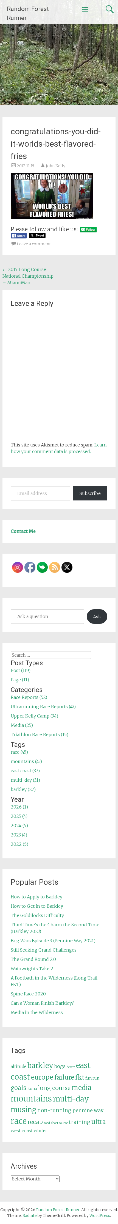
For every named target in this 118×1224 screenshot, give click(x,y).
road (47, 1123)
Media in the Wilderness (37, 1012)
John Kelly (55, 165)
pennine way (87, 1111)
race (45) (19, 752)
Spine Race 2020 (28, 994)
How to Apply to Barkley (36, 897)
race (19, 1121)
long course (54, 1088)
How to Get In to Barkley (37, 906)
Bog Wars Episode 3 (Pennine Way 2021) (53, 940)
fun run (92, 1078)
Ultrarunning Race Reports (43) (43, 706)
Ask (97, 616)
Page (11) (20, 679)
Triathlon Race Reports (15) (39, 734)
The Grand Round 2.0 (33, 959)
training (79, 1122)
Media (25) (22, 725)
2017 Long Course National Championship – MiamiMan (28, 276)
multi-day (71, 1098)
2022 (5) (19, 844)
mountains (31, 1099)
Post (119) (20, 670)
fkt (79, 1077)
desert (71, 1067)
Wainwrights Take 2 (32, 968)
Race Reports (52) (29, 697)
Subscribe (90, 493)
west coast (22, 1130)
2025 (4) (19, 816)
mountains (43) (26, 761)
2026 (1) (19, 807)
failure (64, 1077)
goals (18, 1088)
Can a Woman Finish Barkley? (42, 1003)
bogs (60, 1066)
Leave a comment (34, 243)
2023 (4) (19, 835)
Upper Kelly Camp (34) (34, 716)
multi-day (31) (25, 780)
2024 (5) (19, 825)
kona (32, 1088)
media (81, 1087)
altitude (18, 1066)
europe (42, 1077)
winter (40, 1130)
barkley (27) (23, 789)
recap (35, 1122)
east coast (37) (25, 770)
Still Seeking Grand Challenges (44, 950)
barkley (40, 1065)
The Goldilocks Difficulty (37, 915)
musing (23, 1109)
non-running (54, 1110)
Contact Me (23, 531)
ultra (98, 1122)
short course (59, 1123)
